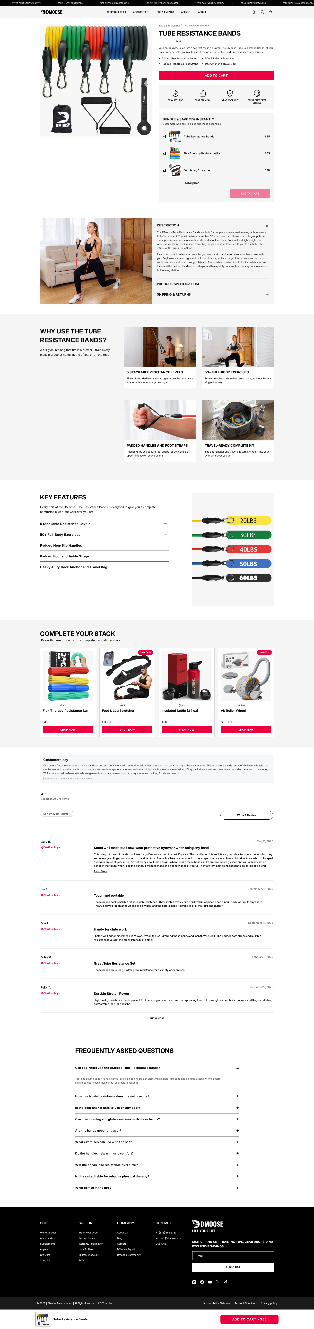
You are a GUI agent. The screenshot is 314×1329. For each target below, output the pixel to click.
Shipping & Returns (174, 294)
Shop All (45, 1260)
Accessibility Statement (217, 1303)
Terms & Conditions (246, 1303)
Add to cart (250, 193)
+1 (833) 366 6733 (166, 1232)
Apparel (44, 1249)
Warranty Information (91, 1243)
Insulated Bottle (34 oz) (180, 711)
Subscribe (233, 1267)
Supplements (47, 1243)
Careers (121, 1243)
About (202, 12)
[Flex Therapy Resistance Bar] (68, 676)
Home (162, 25)
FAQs (82, 1260)
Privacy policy (269, 1303)
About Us (122, 1232)
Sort (46, 813)
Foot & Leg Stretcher (118, 711)
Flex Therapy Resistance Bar (65, 711)
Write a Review (247, 817)
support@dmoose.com (169, 1238)
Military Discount (88, 1254)
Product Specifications (178, 284)
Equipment (174, 25)
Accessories (47, 1238)
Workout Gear (116, 12)
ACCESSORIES (141, 12)
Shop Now (68, 729)
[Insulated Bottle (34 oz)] (187, 676)
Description (168, 225)
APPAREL (186, 12)
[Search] (253, 12)
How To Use (86, 1249)
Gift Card (45, 1254)
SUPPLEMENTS (165, 12)
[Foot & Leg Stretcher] (127, 676)
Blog (119, 1238)
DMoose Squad (126, 1249)
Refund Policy (87, 1238)
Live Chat (161, 1243)
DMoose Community (129, 1254)
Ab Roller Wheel (233, 711)
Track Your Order (89, 1232)
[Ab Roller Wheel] (246, 676)
